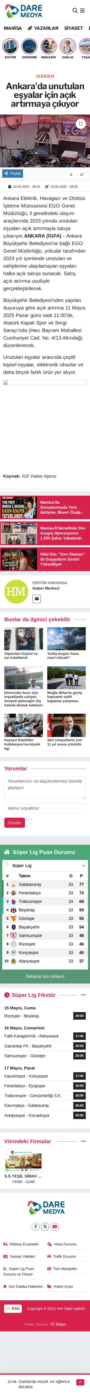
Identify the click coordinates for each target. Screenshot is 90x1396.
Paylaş (15, 173)
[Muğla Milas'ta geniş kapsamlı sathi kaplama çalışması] (66, 677)
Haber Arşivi (63, 1286)
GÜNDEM (45, 76)
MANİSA (13, 28)
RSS (15, 1309)
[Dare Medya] (22, 11)
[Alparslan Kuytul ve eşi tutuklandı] (23, 638)
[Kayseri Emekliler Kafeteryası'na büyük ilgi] (23, 725)
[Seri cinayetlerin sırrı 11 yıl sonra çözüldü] (66, 725)
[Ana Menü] (82, 11)
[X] (45, 1227)
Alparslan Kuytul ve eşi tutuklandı (21, 656)
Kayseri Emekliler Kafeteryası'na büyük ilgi (22, 744)
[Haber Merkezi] (16, 591)
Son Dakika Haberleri (25, 1286)
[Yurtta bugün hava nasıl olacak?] (66, 638)
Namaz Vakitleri (22, 1256)
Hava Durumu (65, 1244)
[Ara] (75, 11)
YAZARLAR (45, 28)
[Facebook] (36, 1227)
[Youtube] (54, 1227)
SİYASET (73, 28)
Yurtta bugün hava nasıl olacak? (63, 656)
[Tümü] (83, 1141)
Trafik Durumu (64, 1256)
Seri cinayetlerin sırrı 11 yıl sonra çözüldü (64, 742)
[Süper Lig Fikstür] (83, 995)
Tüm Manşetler (65, 1269)
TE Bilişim (58, 1324)
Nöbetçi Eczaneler (24, 1244)
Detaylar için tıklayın (45, 976)
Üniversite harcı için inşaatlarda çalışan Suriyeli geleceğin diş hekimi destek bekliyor (23, 699)
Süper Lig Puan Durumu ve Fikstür (18, 1271)
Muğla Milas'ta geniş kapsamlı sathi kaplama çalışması (64, 697)
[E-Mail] (36, 599)
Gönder (15, 822)
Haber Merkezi (46, 588)
